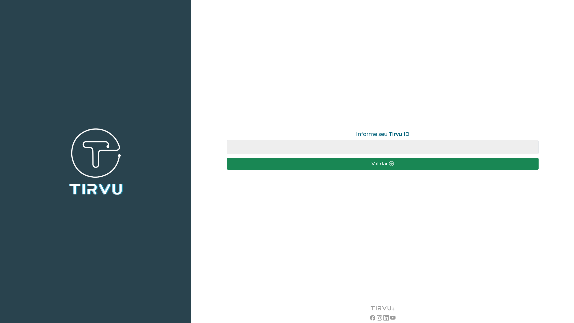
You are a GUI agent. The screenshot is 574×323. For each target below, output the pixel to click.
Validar (380, 163)
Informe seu (382, 134)
